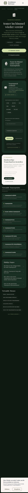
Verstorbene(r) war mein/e (12, 100)
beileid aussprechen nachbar (11, 307)
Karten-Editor (10, 94)
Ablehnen (6, 489)
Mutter (14, 103)
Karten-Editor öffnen (12, 147)
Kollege (16, 109)
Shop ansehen (8, 178)
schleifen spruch (8, 303)
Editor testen (9, 181)
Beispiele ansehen (14, 55)
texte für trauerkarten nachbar (12, 310)
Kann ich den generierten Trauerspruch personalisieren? (11, 284)
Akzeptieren (17, 489)
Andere (9, 112)
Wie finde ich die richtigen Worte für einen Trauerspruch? (12, 266)
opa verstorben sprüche (10, 297)
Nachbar (8, 109)
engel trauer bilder (8, 294)
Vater (7, 103)
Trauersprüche (10, 8)
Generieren (9, 138)
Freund (13, 106)
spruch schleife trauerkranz (11, 300)
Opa (20, 103)
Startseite (3, 8)
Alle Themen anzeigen (13, 314)
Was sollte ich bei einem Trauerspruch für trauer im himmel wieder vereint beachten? (13, 278)
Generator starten (15, 50)
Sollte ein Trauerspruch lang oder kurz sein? (12, 272)
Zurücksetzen (18, 138)
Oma (7, 106)
